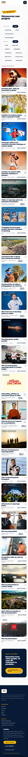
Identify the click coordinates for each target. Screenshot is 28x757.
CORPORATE (8, 52)
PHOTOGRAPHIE (9, 33)
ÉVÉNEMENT (17, 49)
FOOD (6, 45)
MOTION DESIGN (9, 37)
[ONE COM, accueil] (3, 2)
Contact (3, 715)
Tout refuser (9, 746)
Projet (3, 710)
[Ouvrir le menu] (25, 2)
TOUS (15, 26)
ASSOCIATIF (19, 52)
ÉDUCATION (8, 56)
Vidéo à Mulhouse (6, 721)
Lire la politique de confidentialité (11, 753)
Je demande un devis (14, 670)
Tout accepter (9, 742)
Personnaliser (9, 749)
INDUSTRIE (15, 45)
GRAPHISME (8, 30)
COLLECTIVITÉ (19, 56)
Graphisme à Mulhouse (7, 725)
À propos (3, 708)
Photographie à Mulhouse (8, 723)
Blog (2, 712)
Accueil (3, 706)
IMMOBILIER (19, 60)
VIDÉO (17, 30)
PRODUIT (7, 49)
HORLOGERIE (8, 60)
